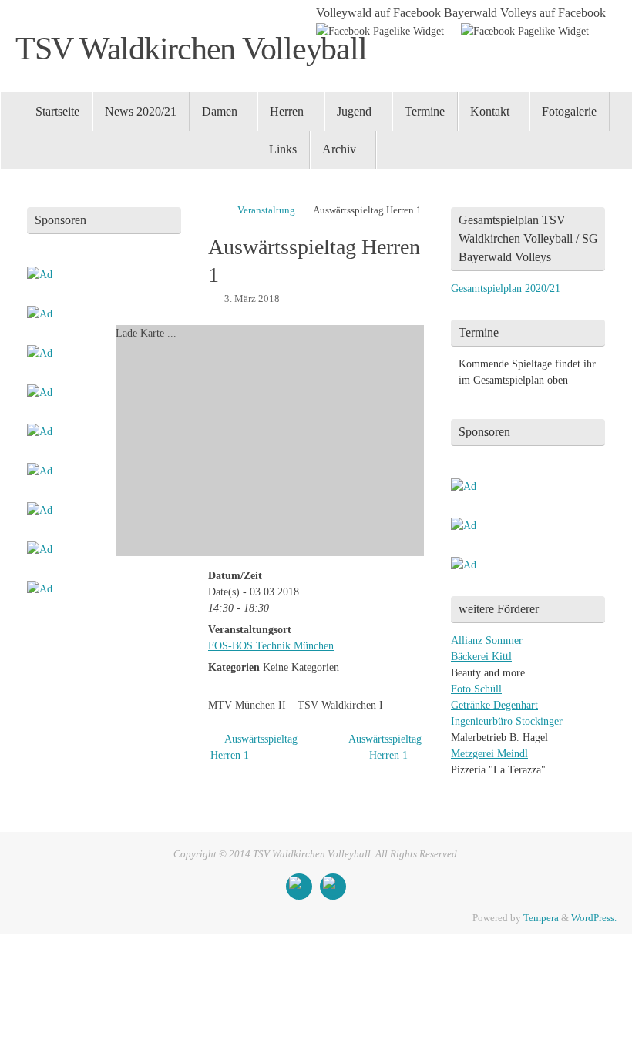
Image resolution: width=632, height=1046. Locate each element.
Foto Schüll (476, 689)
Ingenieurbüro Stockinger (507, 721)
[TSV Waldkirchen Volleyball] (299, 886)
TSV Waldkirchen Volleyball (190, 48)
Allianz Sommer (487, 640)
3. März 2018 (252, 298)
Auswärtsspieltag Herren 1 (254, 747)
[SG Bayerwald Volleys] (333, 886)
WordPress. (594, 918)
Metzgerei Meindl (489, 753)
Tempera (541, 918)
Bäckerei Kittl (481, 656)
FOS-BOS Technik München (271, 646)
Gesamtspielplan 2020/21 (505, 288)
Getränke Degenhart (494, 705)
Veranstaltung (266, 210)
